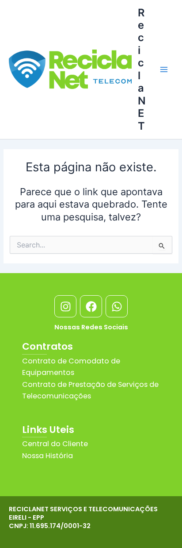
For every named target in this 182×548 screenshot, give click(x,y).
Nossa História (47, 456)
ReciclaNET (142, 69)
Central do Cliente (55, 444)
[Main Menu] (164, 69)
